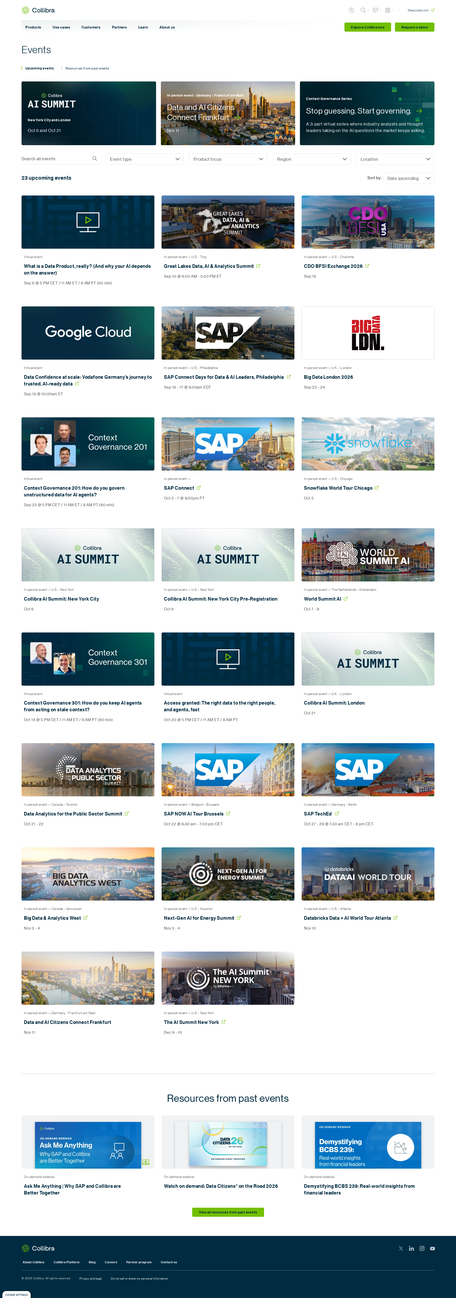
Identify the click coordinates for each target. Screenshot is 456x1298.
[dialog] (16, 1294)
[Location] (395, 159)
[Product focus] (228, 159)
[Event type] (144, 159)
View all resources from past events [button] (228, 1212)
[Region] (311, 159)
